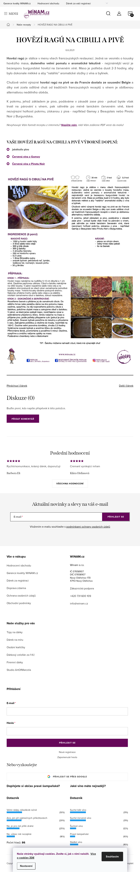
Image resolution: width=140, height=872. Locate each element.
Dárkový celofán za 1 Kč (21, 655)
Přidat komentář (23, 419)
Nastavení (26, 866)
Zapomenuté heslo (67, 757)
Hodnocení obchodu (48, 3)
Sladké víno (76, 842)
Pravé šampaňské (79, 834)
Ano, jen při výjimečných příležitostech (27, 818)
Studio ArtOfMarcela (19, 670)
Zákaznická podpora (82, 588)
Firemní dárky (15, 662)
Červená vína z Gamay (26, 157)
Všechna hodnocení (70, 483)
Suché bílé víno (78, 810)
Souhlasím (112, 856)
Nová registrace (67, 752)
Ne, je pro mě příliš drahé (20, 826)
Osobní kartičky (16, 647)
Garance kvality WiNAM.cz (17, 3)
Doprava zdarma (16, 588)
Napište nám (69, 125)
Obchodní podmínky (19, 603)
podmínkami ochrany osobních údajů (88, 526)
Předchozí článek (17, 385)
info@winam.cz (79, 603)
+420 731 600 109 (80, 596)
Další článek (126, 385)
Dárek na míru (15, 640)
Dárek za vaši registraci (78, 3)
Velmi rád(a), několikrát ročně (22, 810)
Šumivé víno (76, 826)
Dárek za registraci (18, 580)
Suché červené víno (80, 818)
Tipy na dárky (15, 632)
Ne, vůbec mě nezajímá (19, 834)
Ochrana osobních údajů (21, 595)
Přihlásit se (116, 516)
